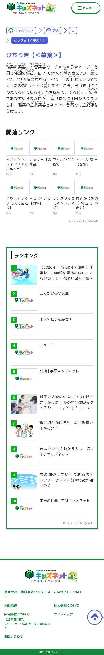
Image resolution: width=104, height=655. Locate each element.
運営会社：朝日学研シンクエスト (27, 594)
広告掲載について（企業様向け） (27, 621)
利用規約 (10, 605)
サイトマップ (63, 614)
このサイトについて (68, 592)
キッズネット (24, 30)
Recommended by (77, 220)
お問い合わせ (13, 636)
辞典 (55, 30)
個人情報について (66, 605)
